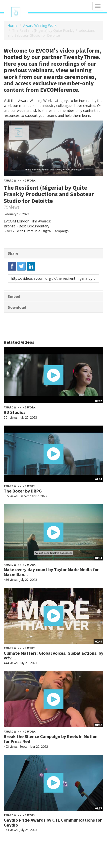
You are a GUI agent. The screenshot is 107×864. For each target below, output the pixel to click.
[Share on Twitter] (21, 266)
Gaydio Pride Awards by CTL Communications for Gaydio (53, 822)
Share (13, 253)
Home (12, 25)
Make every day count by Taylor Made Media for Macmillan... (51, 572)
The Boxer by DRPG (23, 491)
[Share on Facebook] (12, 266)
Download (17, 307)
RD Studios (14, 412)
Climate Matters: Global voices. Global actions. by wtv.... (53, 655)
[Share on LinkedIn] (31, 266)
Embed (14, 296)
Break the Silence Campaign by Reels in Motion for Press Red (51, 739)
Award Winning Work (39, 25)
